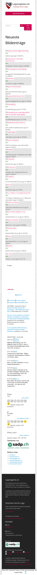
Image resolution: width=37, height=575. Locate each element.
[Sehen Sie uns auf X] (17, 552)
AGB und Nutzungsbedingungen (14, 518)
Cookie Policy (18, 572)
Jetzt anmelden (9, 511)
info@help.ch (9, 527)
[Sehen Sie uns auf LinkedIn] (8, 554)
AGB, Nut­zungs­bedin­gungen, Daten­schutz (20, 564)
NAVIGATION (18, 13)
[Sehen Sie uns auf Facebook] (8, 552)
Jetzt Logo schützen (27, 27)
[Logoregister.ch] (18, 6)
